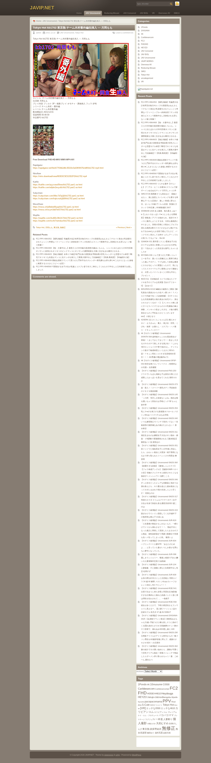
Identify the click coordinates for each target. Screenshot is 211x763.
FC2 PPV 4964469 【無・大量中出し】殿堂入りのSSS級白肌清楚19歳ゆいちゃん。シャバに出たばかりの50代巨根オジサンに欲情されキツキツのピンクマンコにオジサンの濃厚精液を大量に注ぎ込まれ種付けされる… (159, 129)
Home (79, 13)
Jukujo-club (153, 697)
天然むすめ (162, 723)
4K (142, 34)
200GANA (145, 31)
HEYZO (144, 48)
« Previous (120, 227)
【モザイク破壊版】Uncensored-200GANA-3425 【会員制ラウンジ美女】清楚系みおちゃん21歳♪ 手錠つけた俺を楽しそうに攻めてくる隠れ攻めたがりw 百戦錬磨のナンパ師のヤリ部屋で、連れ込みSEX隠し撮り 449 (159, 622)
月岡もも (49, 227)
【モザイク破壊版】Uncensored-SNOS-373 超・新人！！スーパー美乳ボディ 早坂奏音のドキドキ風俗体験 (159, 387)
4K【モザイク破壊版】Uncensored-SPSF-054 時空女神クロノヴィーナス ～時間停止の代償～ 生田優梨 (159, 363)
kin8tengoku (165, 697)
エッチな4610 (168, 708)
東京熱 (56, 227)
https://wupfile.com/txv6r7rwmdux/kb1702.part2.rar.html (57, 221)
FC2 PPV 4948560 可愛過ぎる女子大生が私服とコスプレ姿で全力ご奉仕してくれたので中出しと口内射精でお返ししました (159, 176)
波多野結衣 (155, 729)
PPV (167, 701)
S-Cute (146, 704)
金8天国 (159, 733)
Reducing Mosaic (111, 13)
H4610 (157, 693)
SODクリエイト (156, 705)
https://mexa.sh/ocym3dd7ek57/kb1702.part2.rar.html (57, 209)
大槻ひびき (151, 724)
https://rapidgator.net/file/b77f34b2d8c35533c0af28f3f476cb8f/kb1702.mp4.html (68, 168)
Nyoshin (141, 702)
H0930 (150, 693)
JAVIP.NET (42, 8)
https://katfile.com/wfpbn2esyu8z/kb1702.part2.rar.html (57, 187)
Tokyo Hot (79, 33)
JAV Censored (129, 13)
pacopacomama (153, 701)
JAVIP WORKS (147, 61)
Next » (129, 227)
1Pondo (144, 27)
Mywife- (175, 697)
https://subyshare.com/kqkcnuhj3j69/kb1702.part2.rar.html (59, 198)
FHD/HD (144, 44)
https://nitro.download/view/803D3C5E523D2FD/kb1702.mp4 (60, 176)
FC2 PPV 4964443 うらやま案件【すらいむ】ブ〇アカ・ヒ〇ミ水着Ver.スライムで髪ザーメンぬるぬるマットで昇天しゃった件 (159, 187)
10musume (156, 684)
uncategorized (147, 78)
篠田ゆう (150, 733)
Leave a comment (123, 33)
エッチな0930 (153, 708)
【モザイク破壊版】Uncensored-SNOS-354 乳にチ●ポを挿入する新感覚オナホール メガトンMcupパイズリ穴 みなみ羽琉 (159, 411)
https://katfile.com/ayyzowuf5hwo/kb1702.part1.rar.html (57, 184)
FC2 (143, 41)
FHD (142, 693)
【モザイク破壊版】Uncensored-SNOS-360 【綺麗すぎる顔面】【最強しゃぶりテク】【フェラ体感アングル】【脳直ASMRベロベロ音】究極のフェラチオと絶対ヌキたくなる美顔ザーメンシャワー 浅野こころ (159, 469)
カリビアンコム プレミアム (165, 712)
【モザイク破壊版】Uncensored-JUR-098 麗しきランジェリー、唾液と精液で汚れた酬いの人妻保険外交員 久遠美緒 (159, 557)
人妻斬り (168, 719)
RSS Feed (177, 4)
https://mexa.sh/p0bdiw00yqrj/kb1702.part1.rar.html (56, 207)
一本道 (159, 719)
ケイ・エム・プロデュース (148, 715)
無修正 (63, 227)
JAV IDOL (144, 13)
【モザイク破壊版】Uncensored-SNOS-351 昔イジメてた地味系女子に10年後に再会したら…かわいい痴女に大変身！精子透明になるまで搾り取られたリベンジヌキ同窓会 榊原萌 (159, 452)
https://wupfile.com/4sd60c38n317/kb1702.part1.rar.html (58, 218)
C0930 (166, 684)
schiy (118, 755)
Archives (140, 671)
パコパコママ (166, 715)
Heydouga (167, 693)
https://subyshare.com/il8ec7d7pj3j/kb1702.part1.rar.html (58, 196)
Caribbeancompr (162, 689)
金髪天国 (167, 733)
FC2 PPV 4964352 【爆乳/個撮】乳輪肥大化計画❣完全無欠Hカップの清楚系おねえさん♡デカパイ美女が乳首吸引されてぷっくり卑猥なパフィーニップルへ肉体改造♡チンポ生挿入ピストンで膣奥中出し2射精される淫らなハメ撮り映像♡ (84, 242)
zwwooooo (108, 755)
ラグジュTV (150, 719)
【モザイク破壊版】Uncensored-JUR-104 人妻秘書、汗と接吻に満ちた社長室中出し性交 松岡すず (159, 567)
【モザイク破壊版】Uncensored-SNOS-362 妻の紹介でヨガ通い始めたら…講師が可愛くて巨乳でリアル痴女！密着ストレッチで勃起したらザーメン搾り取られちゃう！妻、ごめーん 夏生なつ (159, 653)
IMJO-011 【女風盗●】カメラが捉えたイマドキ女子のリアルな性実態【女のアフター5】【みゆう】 (159, 282)
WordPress (136, 755)
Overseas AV (164, 13)
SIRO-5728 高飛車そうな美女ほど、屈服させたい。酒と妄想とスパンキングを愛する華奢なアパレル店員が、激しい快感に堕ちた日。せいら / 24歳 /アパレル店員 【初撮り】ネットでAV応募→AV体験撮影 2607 (159, 201)
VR (153, 13)
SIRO (143, 71)
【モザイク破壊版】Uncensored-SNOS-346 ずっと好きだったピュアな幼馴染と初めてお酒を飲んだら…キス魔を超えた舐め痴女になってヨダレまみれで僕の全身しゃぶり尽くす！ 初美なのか (159, 486)
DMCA (177, 13)
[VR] (143, 708)
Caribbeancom (147, 37)
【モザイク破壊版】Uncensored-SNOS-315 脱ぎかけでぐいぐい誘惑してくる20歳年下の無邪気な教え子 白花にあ (159, 513)
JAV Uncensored (93, 13)
